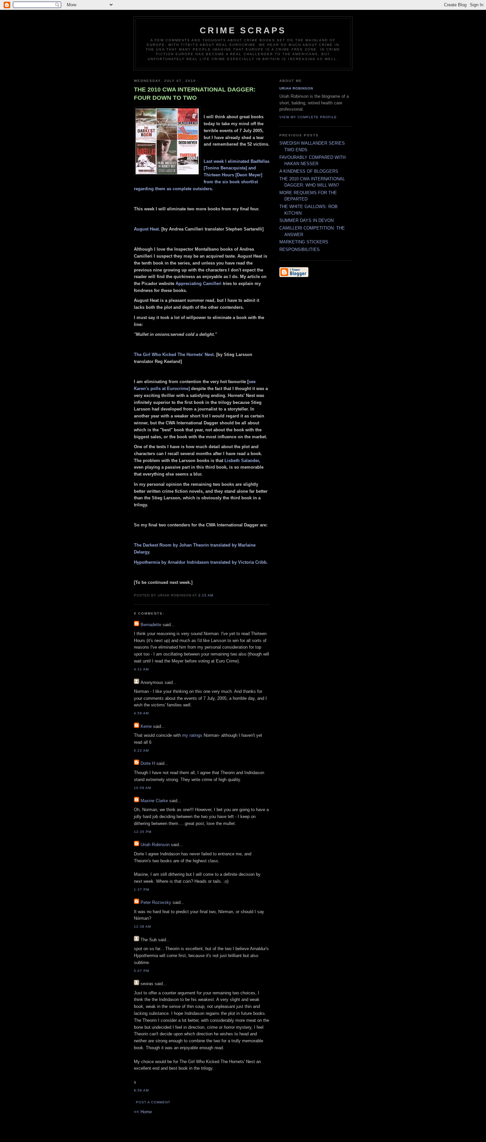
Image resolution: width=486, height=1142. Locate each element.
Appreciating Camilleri (199, 283)
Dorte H (148, 763)
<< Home (143, 1111)
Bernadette (151, 624)
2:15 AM (205, 595)
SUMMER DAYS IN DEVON (306, 220)
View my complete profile (308, 117)
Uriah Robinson (155, 844)
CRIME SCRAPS (243, 30)
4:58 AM (141, 713)
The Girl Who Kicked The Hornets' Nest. (174, 354)
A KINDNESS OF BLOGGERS (308, 171)
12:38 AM (142, 926)
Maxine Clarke (154, 800)
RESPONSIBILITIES (299, 249)
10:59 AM (142, 788)
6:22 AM (141, 750)
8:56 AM (141, 1090)
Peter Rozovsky (156, 902)
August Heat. (147, 229)
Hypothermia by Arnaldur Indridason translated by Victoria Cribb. (201, 562)
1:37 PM (141, 889)
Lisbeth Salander (241, 460)
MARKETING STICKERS (303, 241)
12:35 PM (142, 832)
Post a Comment (153, 1102)
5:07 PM (141, 971)
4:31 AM (141, 669)
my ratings (192, 735)
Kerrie (146, 726)
